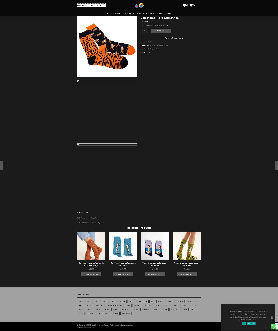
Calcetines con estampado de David (123, 264)
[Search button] (104, 5)
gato (80, 309)
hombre (156, 49)
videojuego (126, 313)
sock (106, 313)
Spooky (115, 313)
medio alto (125, 309)
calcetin (137, 305)
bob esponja (99, 305)
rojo (99, 313)
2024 (147, 49)
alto (150, 49)
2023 (88, 301)
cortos (167, 305)
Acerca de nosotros (145, 14)
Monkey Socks (162, 45)
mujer (136, 309)
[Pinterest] (147, 52)
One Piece (174, 309)
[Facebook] (146, 52)
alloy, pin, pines (142, 301)
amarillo (160, 301)
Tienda (117, 14)
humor (106, 309)
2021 (80, 301)
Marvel (115, 309)
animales (180, 301)
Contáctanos (128, 14)
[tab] (83, 212)
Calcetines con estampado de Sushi (186, 264)
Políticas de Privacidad (85, 328)
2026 (112, 301)
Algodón (122, 301)
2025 (104, 301)
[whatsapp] (149, 52)
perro (185, 309)
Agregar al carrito (101, 250)
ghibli (88, 309)
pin (192, 309)
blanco (88, 305)
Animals (153, 45)
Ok (244, 323)
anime (189, 301)
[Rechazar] (272, 317)
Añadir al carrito (161, 30)
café (128, 305)
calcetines (147, 305)
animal (170, 301)
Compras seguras (164, 14)
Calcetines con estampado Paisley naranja (91, 264)
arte (197, 301)
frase (194, 305)
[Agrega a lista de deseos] (101, 255)
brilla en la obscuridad (115, 305)
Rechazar (251, 323)
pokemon (90, 313)
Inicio (109, 14)
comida (158, 305)
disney (176, 305)
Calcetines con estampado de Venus (155, 264)
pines (81, 313)
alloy (130, 301)
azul (80, 305)
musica (156, 309)
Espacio (185, 305)
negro (165, 309)
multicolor (145, 309)
